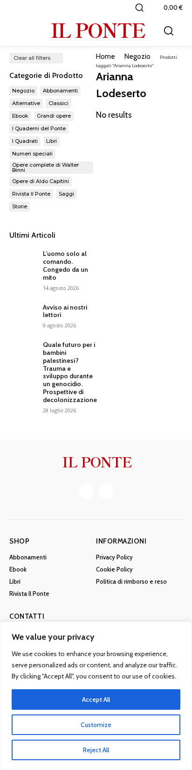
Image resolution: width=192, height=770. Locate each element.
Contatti (26, 616)
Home (105, 56)
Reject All (96, 750)
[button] (139, 7)
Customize (96, 725)
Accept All (96, 699)
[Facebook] (86, 491)
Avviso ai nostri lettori (65, 311)
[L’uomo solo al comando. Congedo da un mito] (22, 260)
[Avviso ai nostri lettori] (22, 314)
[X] (106, 491)
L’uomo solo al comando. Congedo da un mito (65, 265)
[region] (96, 696)
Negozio (137, 56)
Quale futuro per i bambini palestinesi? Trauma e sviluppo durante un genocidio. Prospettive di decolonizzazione (70, 372)
